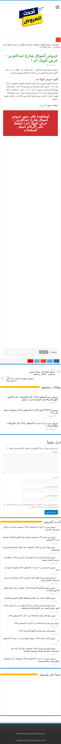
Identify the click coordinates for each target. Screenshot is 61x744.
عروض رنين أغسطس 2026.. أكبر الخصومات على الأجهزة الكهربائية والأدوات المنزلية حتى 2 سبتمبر (32, 398)
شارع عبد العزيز (26, 45)
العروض (11, 70)
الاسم (55, 477)
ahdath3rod (20, 733)
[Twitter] (33, 737)
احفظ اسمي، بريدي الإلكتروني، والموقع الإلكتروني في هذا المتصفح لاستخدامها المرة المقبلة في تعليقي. (32, 505)
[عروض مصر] (30, 17)
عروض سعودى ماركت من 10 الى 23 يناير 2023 (20, 378)
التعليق (54, 452)
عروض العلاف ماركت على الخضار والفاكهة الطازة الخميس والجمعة (30, 598)
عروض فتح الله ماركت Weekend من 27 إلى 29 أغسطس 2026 (32, 616)
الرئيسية (55, 45)
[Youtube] (30, 737)
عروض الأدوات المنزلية (42, 45)
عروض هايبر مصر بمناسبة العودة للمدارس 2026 (37, 631)
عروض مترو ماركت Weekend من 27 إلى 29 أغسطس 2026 (36, 623)
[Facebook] (35, 737)
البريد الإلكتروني (51, 486)
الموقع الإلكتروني (51, 495)
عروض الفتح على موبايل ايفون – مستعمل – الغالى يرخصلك (41, 372)
